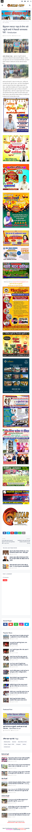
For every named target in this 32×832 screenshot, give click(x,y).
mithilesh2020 (11, 822)
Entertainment (7, 746)
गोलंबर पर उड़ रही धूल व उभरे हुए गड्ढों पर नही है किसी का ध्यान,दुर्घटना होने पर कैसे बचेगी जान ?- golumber (19, 772)
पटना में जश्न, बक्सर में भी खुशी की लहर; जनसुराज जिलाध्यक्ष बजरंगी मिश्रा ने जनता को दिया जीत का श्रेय (19, 664)
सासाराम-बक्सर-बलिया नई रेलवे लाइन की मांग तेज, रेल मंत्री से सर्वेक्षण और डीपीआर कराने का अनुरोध (19, 558)
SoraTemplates (9, 829)
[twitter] (28, 1)
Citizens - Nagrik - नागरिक (9, 744)
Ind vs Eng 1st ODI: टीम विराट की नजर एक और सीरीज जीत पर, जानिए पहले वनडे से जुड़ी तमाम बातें (18, 790)
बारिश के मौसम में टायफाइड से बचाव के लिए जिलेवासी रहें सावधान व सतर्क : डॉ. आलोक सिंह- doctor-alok (19, 765)
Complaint (18, 744)
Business (14, 741)
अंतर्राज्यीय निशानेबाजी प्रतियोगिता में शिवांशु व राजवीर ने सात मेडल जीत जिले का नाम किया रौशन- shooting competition (19, 783)
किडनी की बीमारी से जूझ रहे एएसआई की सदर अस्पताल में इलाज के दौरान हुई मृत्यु (18, 678)
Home (4, 21)
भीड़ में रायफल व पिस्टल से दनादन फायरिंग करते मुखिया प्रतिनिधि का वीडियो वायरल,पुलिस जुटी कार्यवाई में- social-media (19, 758)
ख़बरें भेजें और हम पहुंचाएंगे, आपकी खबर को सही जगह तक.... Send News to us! (15, 727)
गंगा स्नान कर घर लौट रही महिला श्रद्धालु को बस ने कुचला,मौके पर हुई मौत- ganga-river (18, 800)
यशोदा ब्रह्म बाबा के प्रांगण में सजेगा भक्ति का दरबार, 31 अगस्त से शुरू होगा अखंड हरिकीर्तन (19, 565)
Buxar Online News (8, 35)
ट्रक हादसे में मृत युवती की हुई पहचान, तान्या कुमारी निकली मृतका (18, 643)
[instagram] (30, 1)
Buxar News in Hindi (22, 741)
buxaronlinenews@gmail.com (20, 282)
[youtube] (25, 1)
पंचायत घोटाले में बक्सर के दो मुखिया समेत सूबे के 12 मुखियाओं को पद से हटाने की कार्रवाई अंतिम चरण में (19, 636)
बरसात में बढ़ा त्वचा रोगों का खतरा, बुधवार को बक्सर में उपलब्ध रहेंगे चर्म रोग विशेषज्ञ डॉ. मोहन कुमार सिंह (19, 657)
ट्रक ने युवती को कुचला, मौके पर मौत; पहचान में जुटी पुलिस (19, 650)
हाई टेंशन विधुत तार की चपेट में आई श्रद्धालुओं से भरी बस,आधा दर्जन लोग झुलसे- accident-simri (18, 807)
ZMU (16, 822)
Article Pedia (21, 822)
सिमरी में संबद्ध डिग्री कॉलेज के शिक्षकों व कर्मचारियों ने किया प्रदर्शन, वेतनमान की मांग (18, 699)
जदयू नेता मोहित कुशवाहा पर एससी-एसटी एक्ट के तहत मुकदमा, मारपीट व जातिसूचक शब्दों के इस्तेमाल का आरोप (19, 671)
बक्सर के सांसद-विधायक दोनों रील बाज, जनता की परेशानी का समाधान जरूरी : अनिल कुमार (19, 551)
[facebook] (22, 1)
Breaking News (7, 741)
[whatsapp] (16, 624)
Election (24, 744)
